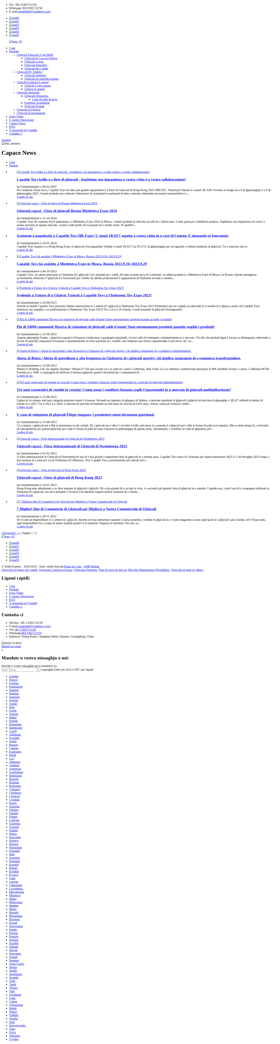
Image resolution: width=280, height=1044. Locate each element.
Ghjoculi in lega (34, 61)
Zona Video (16, 116)
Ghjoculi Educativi (35, 65)
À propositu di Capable (23, 130)
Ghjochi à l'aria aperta (37, 85)
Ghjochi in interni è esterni (33, 82)
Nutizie (13, 165)
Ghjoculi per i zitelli (36, 68)
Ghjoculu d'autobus (85, 570)
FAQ (12, 126)
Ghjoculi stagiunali (28, 92)
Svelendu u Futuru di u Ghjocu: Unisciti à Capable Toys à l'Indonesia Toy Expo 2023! (84, 295)
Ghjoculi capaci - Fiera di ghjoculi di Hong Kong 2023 (59, 478)
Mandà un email (11, 646)
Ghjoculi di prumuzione (31, 113)
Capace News (17, 123)
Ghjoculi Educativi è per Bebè (35, 54)
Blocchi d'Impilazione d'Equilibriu (148, 570)
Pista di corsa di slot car (113, 570)
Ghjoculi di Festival (28, 109)
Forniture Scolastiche (37, 102)
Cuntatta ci (15, 133)
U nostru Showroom (21, 119)
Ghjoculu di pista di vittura (187, 570)
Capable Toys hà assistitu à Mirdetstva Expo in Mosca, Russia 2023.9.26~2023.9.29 (82, 264)
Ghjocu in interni (34, 89)
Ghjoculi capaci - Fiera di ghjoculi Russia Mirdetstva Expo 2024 (67, 211)
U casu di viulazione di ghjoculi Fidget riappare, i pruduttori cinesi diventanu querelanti (85, 415)
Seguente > (11, 533)
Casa (12, 48)
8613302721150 (32, 633)
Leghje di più (25, 196)
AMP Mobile (91, 566)
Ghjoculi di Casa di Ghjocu (40, 58)
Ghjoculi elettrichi (35, 75)
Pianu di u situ (72, 566)
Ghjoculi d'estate (34, 106)
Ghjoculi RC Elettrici (29, 72)
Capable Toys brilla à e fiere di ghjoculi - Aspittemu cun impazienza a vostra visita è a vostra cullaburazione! (101, 179)
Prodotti (14, 51)
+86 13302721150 (25, 629)
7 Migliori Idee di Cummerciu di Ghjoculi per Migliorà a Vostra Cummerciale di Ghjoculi (86, 509)
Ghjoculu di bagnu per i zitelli (19, 570)
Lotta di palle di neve (44, 99)
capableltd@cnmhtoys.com (34, 11)
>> (20, 533)
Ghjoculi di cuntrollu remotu (41, 78)
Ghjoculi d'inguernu (36, 96)
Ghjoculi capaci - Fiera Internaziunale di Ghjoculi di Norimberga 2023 (72, 446)
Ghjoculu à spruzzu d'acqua (55, 570)
